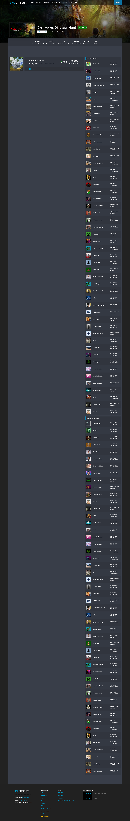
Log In (118, 2)
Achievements (42, 32)
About (43, 800)
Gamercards (46, 2)
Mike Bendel (25, 797)
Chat (70, 2)
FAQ (42, 793)
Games (32, 2)
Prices (59, 32)
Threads (60, 793)
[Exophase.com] (18, 3)
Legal (42, 806)
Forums (38, 2)
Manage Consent (46, 808)
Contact (43, 803)
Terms (43, 813)
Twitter (60, 795)
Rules (42, 798)
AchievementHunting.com (66, 800)
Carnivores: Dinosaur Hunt (56, 27)
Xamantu (24, 800)
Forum (64, 32)
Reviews (64, 2)
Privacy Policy (45, 811)
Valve (32, 802)
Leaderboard (56, 2)
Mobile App (44, 795)
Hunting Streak (36, 60)
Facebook (60, 798)
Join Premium (45, 816)
